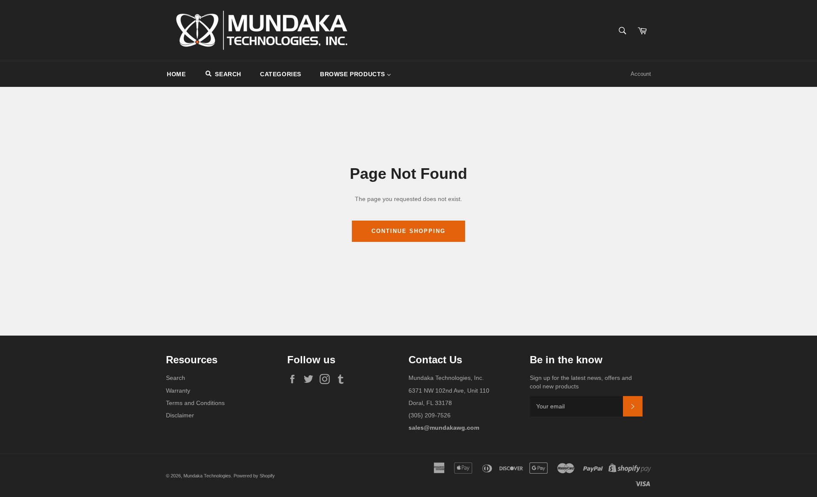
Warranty (178, 390)
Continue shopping (408, 231)
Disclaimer (180, 415)
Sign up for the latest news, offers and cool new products (581, 381)
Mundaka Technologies (207, 475)
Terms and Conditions (195, 402)
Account (641, 74)
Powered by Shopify (254, 475)
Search (175, 377)
